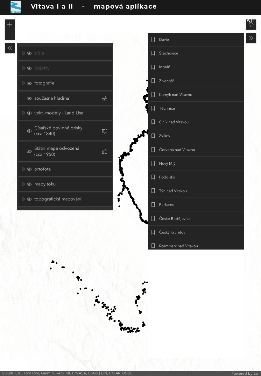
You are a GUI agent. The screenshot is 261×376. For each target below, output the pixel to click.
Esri (256, 373)
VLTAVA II (243, 20)
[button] (10, 24)
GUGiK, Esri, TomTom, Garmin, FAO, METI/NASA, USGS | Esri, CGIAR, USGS (67, 373)
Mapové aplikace (172, 20)
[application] (130, 195)
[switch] (67, 53)
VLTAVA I (213, 20)
